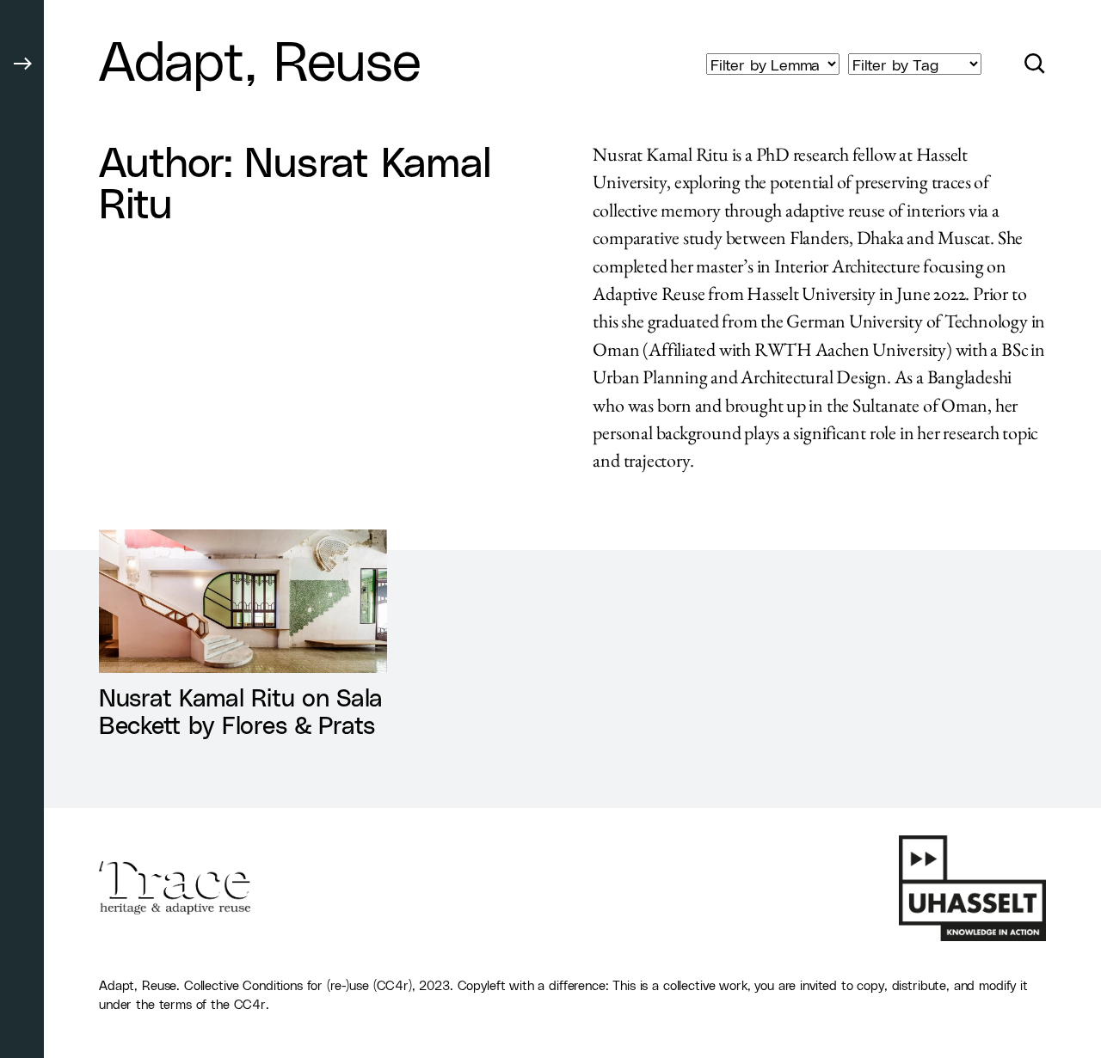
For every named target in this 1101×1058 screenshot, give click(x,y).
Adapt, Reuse (260, 58)
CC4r (250, 1004)
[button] (22, 529)
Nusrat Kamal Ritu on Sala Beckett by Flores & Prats (241, 710)
